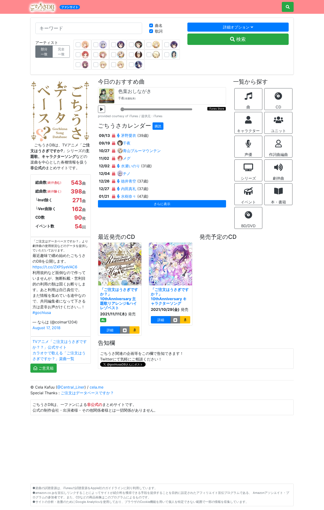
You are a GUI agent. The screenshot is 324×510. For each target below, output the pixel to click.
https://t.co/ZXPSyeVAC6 (54, 267)
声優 (248, 154)
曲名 (158, 25)
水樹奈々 (128, 196)
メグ (126, 158)
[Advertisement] (162, 448)
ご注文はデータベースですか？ (87, 392)
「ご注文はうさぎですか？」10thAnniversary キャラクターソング (170, 296)
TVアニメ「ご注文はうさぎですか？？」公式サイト (59, 344)
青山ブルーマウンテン (142, 150)
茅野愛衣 (128, 135)
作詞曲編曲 (278, 154)
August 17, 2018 (46, 327)
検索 (240, 39)
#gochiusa (41, 312)
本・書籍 (278, 202)
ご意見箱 (45, 368)
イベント (248, 202)
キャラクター (248, 130)
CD (278, 107)
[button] (134, 330)
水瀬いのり (130, 166)
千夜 (126, 143)
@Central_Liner (70, 387)
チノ (126, 173)
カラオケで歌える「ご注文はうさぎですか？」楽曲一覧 (59, 356)
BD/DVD (248, 225)
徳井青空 (128, 181)
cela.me (96, 387)
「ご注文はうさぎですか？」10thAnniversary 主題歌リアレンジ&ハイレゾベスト (119, 298)
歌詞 (158, 31)
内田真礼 (128, 188)
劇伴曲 (278, 178)
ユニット (278, 130)
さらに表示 (162, 204)
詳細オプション (237, 27)
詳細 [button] (110, 330)
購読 (158, 126)
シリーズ (248, 178)
